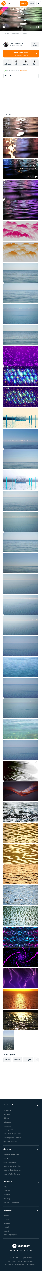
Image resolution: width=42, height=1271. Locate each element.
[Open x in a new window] (27, 1250)
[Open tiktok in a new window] (24, 1250)
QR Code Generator (10, 1141)
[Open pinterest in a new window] (20, 1250)
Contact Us (7, 1190)
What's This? (23, 71)
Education (7, 1125)
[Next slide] (33, 1059)
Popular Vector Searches (12, 1165)
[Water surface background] (20, 189)
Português (7, 1222)
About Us (6, 1194)
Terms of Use (8, 1263)
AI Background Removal (12, 1137)
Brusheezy (7, 1109)
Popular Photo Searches (12, 1169)
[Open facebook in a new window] (10, 1250)
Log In (32, 3)
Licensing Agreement (11, 1153)
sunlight (28, 1059)
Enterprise (7, 1121)
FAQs (5, 1186)
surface (17, 1059)
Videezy (6, 1117)
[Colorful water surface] (20, 126)
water (7, 1059)
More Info (8, 75)
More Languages (9, 1234)
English (6, 1214)
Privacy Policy (18, 1263)
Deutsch (6, 1226)
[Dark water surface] (20, 209)
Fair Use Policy (29, 1263)
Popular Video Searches (11, 1173)
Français (6, 1230)
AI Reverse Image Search (12, 1133)
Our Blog (6, 1198)
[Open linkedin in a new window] (17, 1250)
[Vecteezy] (3, 3)
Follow (35, 45)
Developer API (8, 1129)
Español (6, 1218)
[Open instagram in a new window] (13, 1250)
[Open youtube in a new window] (30, 1250)
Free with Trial (21, 53)
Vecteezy (6, 1113)
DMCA (5, 1157)
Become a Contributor (11, 1201)
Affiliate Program (9, 1161)
